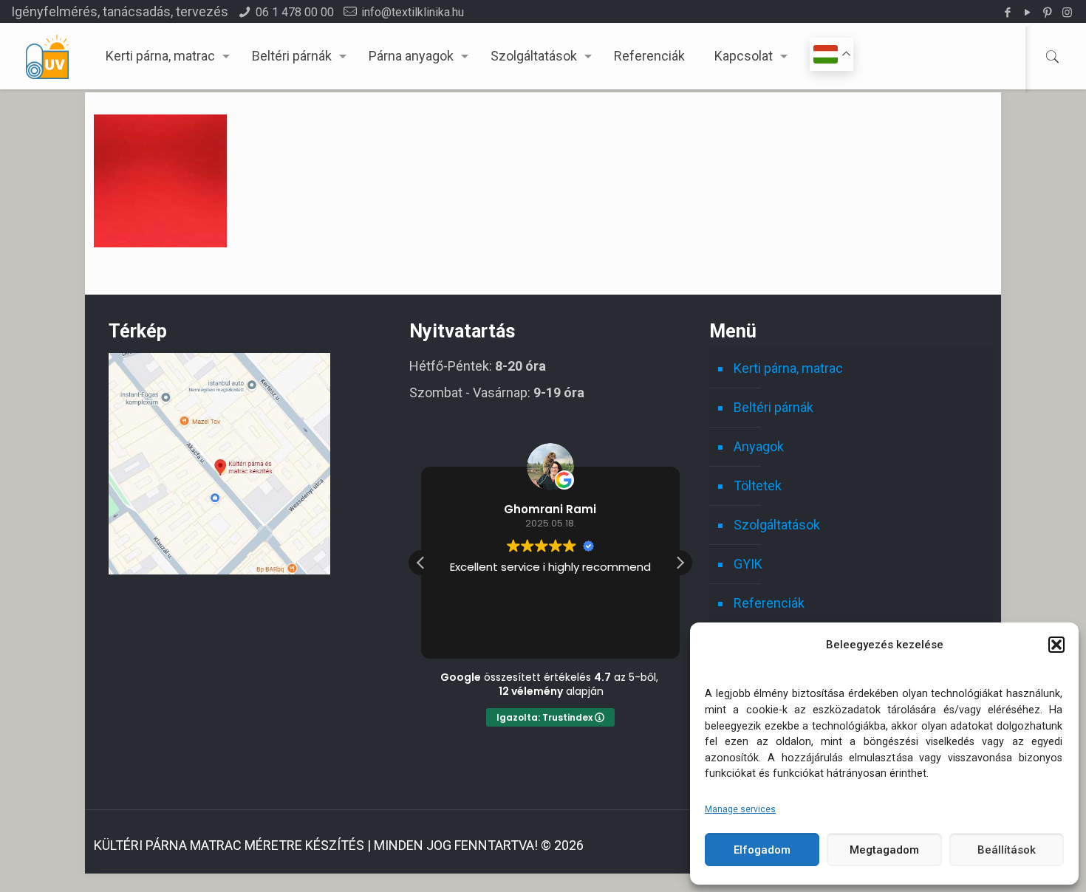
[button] (1056, 644)
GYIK (748, 564)
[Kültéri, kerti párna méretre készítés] (47, 56)
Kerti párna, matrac (788, 368)
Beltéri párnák (773, 407)
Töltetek (758, 485)
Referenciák (769, 603)
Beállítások (1006, 850)
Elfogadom (762, 850)
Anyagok (759, 446)
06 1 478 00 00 (295, 12)
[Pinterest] (1047, 12)
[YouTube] (1027, 12)
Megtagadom (884, 850)
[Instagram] (1067, 12)
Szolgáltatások (777, 524)
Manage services (740, 809)
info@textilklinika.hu (412, 12)
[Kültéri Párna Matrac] (219, 569)
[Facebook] (1007, 12)
